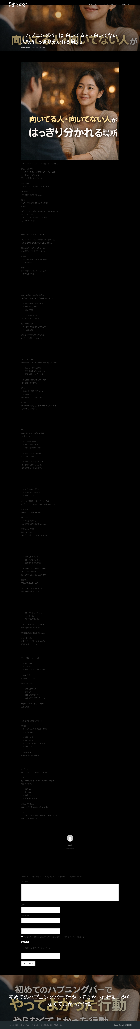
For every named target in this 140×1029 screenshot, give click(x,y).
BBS (96, 4)
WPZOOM (128, 1025)
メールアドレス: (27, 916)
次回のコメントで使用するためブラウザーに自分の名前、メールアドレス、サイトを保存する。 (54, 937)
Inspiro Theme (118, 1025)
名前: (23, 905)
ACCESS (114, 4)
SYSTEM (105, 4)
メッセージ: (25, 882)
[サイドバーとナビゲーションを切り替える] (129, 4)
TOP (90, 4)
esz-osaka (26, 47)
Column (123, 4)
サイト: (24, 926)
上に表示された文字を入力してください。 (36, 948)
